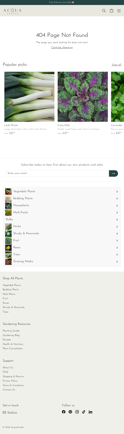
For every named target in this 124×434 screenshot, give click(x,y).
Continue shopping (62, 47)
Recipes (7, 340)
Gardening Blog (11, 335)
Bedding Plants (11, 289)
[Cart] (111, 11)
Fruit (5, 298)
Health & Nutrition (13, 344)
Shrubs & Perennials (14, 307)
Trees (5, 312)
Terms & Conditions (13, 385)
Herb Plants (9, 294)
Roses (6, 303)
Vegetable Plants (12, 285)
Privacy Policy (10, 381)
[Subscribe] (113, 173)
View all (116, 64)
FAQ (5, 372)
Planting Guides (11, 331)
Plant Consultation (13, 348)
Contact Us (9, 390)
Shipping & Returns (13, 376)
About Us (8, 367)
